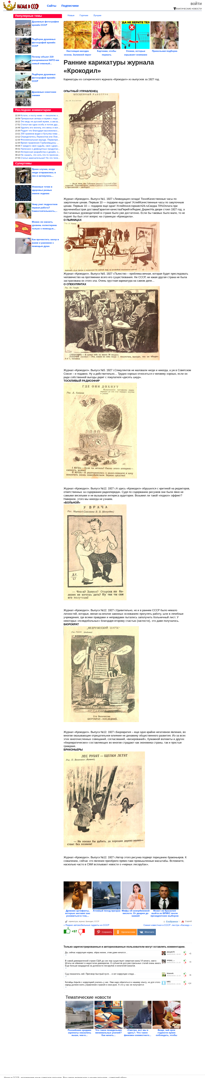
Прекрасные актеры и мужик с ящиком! (41, 118)
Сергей (188, 921)
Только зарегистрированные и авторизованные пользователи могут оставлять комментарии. (124, 946)
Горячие (84, 15)
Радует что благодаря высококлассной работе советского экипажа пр (57, 130)
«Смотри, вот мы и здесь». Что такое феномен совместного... (137, 1032)
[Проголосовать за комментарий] (186, 954)
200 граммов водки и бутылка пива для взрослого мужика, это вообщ (57, 133)
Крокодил (89, 921)
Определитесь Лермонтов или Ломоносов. (43, 136)
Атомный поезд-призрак (106, 910)
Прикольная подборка (164, 51)
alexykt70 (171, 952)
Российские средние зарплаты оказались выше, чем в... (79, 1032)
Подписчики (70, 5)
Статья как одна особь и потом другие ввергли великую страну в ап (56, 124)
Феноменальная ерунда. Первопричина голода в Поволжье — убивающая (60, 139)
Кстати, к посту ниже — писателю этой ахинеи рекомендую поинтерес (58, 115)
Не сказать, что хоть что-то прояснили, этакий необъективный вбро (56, 155)
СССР (96, 921)
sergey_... (171, 960)
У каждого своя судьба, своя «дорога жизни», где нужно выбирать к (56, 145)
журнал (82, 921)
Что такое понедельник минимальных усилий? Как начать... (108, 1032)
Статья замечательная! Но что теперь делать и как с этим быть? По (56, 158)
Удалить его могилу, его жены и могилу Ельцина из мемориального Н (57, 127)
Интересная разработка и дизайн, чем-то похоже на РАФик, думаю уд (57, 152)
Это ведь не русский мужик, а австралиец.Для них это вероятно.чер (56, 121)
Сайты (51, 5)
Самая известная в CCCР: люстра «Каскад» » (168, 925)
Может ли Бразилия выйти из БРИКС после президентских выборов (165, 913)
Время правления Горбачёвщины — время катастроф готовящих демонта (60, 142)
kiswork (170, 973)
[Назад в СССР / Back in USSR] (21, 10)
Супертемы (23, 163)
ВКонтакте (149, 932)
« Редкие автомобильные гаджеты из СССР (86, 925)
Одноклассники (128, 932)
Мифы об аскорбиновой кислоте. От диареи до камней (136, 913)
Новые (71, 15)
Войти (196, 3)
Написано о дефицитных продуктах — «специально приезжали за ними (58, 149)
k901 (169, 982)
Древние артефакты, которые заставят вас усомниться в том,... (77, 913)
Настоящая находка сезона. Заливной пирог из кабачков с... (77, 55)
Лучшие (97, 15)
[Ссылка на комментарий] (66, 955)
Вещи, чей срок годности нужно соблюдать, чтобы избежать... (166, 1034)
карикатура (73, 921)
